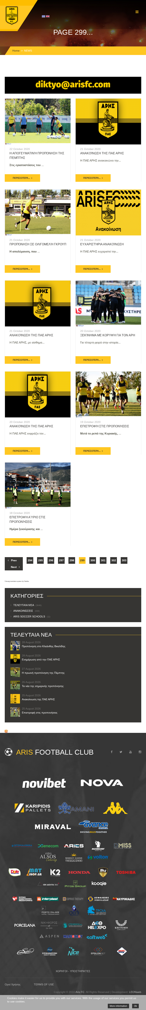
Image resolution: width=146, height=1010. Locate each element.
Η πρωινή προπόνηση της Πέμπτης (43, 672)
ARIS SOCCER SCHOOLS (31, 616)
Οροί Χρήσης (13, 984)
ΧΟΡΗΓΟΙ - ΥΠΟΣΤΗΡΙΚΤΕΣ (73, 971)
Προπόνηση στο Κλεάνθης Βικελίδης (43, 646)
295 (40, 560)
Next (14, 567)
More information (118, 1006)
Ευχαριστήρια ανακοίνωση (102, 244)
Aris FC (79, 992)
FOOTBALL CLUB (55, 752)
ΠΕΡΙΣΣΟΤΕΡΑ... (21, 178)
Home (16, 50)
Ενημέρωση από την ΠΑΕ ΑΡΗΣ (41, 659)
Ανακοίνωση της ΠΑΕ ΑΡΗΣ (102, 153)
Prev (14, 560)
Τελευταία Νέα (27, 605)
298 (72, 560)
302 (113, 560)
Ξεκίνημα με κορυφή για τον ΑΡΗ (107, 335)
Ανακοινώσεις (26, 610)
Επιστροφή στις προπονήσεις (104, 426)
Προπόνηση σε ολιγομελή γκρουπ (38, 244)
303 (124, 560)
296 (51, 560)
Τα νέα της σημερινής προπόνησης (43, 686)
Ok (135, 1006)
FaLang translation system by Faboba (17, 581)
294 (30, 560)
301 (103, 560)
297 (61, 560)
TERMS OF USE (44, 984)
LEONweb (135, 992)
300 (92, 560)
